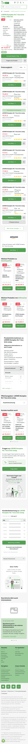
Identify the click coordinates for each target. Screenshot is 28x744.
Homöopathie (6, 11)
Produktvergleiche (5, 680)
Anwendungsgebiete (5, 678)
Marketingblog (18, 655)
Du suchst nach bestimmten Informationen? (14, 548)
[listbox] (14, 559)
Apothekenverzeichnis (5, 670)
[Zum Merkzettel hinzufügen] (10, 20)
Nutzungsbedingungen (20, 691)
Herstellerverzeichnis (5, 673)
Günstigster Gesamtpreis (14, 110)
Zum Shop (11, 85)
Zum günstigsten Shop (13, 56)
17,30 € (5, 190)
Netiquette (4, 693)
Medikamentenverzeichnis (6, 675)
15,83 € (5, 75)
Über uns (3, 651)
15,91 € (5, 115)
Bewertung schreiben (14, 542)
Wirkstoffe (3, 676)
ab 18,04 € (6, 434)
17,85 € (5, 208)
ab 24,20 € (6, 285)
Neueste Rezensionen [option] (9, 558)
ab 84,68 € (19, 285)
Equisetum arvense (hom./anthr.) (19, 40)
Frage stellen (14, 469)
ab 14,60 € (19, 322)
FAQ (2, 660)
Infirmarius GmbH (18, 19)
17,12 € (4, 134)
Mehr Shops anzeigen (13, 228)
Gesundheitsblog (4, 656)
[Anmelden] (20, 2)
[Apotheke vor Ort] (15, 2)
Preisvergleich (7, 288)
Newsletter (3, 658)
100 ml (4, 52)
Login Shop (17, 651)
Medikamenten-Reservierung (4, 654)
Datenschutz (11, 691)
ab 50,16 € (6, 322)
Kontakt (2, 662)
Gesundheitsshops (5, 671)
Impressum (3, 691)
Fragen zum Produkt (11, 60)
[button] (23, 2)
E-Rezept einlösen (14, 222)
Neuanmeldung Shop (19, 653)
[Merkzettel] (18, 2)
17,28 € (5, 171)
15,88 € (5, 94)
